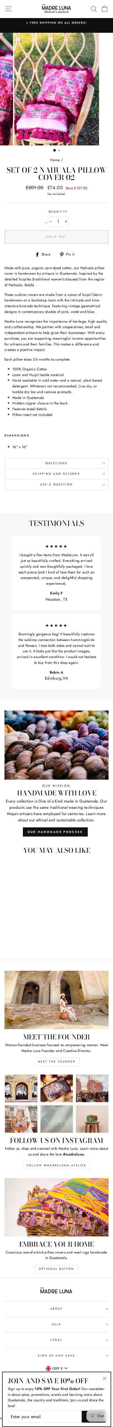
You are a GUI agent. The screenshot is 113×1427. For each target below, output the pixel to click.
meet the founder (56, 1062)
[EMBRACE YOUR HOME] (56, 1207)
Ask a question (56, 484)
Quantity (58, 212)
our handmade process (55, 832)
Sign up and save (56, 1356)
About (56, 1309)
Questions (56, 463)
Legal (56, 1340)
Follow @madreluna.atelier (56, 1165)
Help (56, 1324)
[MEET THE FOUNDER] (56, 1000)
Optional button (56, 1269)
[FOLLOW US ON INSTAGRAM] (56, 1104)
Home (55, 159)
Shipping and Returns (56, 474)
